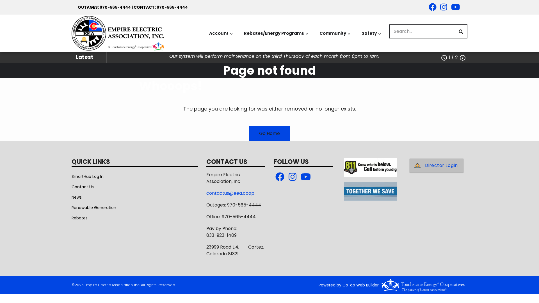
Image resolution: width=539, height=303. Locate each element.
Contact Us (83, 187)
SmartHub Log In (88, 176)
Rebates (80, 218)
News (77, 197)
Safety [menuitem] (372, 36)
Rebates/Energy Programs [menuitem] (276, 36)
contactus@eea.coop (230, 193)
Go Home (269, 133)
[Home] (118, 33)
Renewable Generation (94, 207)
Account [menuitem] (221, 36)
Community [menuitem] (335, 36)
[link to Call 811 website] (370, 167)
